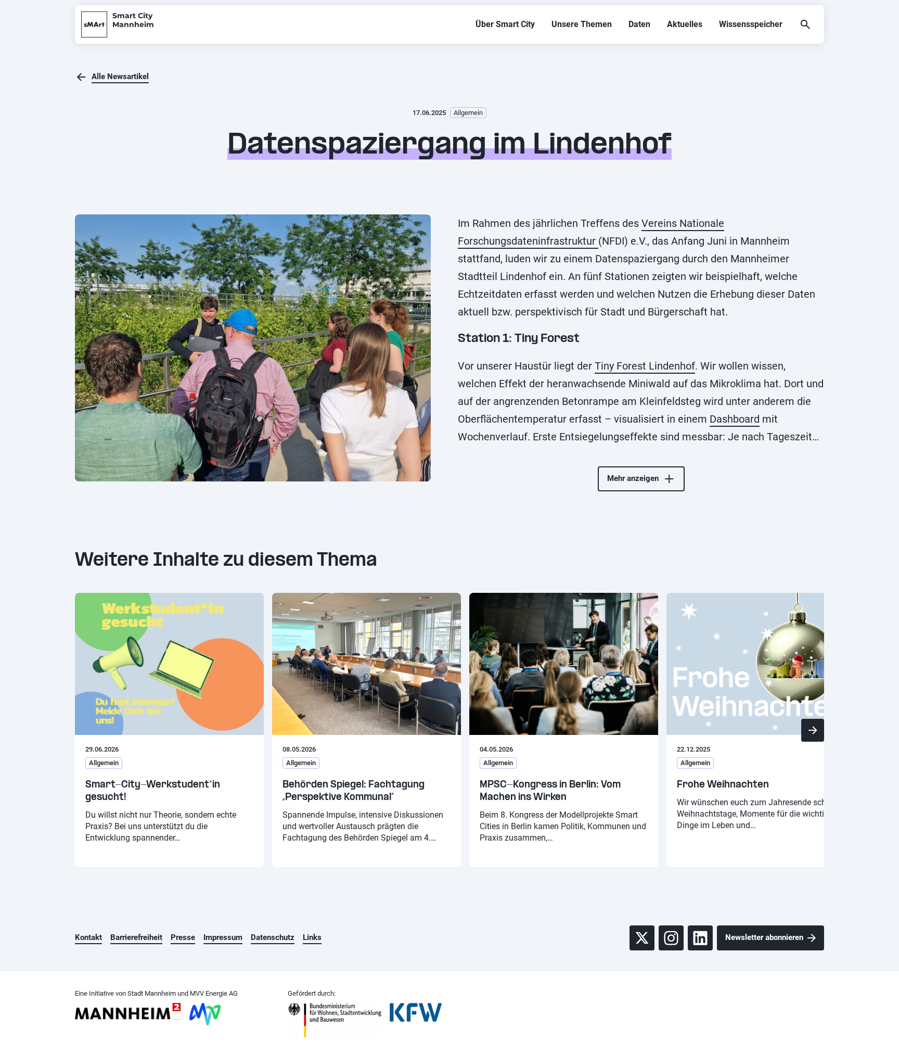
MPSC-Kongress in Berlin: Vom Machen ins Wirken (550, 791)
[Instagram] (671, 937)
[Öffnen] (805, 24)
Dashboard (735, 419)
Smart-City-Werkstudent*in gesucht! (152, 791)
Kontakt (88, 937)
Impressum (222, 937)
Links (312, 937)
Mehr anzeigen (633, 478)
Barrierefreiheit (136, 937)
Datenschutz (272, 937)
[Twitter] (642, 937)
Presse (183, 937)
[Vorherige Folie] (86, 730)
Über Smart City (505, 24)
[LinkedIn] (700, 937)
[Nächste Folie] (812, 730)
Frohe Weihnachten (723, 785)
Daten (639, 24)
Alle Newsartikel (120, 76)
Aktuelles (684, 24)
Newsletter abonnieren (764, 937)
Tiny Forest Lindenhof (645, 366)
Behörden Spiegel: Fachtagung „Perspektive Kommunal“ (353, 791)
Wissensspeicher (750, 24)
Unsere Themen (581, 24)
